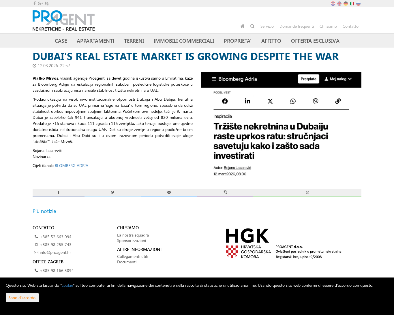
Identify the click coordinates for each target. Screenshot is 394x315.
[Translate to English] (339, 3)
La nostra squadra (133, 235)
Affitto (271, 40)
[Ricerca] (252, 26)
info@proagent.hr (55, 252)
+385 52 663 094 (56, 236)
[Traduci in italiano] (352, 3)
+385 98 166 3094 (57, 270)
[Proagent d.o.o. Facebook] (34, 3)
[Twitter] (113, 192)
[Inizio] (242, 26)
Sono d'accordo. (22, 297)
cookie (67, 285)
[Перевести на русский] (358, 3)
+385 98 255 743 (56, 244)
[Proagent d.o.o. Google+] (40, 3)
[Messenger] (169, 192)
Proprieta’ (238, 40)
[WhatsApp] (307, 192)
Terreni (134, 40)
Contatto (351, 26)
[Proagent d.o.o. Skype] (46, 3)
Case (61, 40)
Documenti (126, 262)
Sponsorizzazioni (131, 240)
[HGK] (281, 243)
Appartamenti (95, 40)
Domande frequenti (296, 26)
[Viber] (225, 192)
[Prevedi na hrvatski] (333, 3)
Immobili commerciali (184, 40)
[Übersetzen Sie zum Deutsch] (346, 3)
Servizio (267, 26)
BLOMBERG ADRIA (71, 165)
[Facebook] (59, 192)
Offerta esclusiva (315, 40)
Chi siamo (328, 26)
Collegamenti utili (132, 256)
